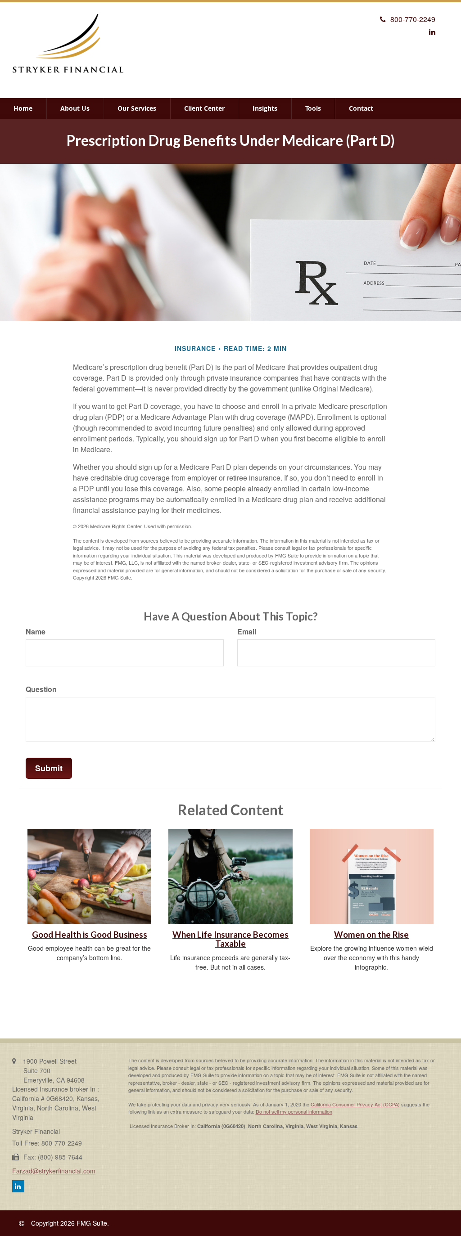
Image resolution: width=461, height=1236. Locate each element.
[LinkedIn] (432, 32)
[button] (75, 108)
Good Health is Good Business (89, 934)
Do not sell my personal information (294, 1111)
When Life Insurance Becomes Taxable (230, 939)
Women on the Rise (371, 934)
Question (41, 689)
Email (246, 632)
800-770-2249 (412, 19)
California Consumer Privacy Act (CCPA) (355, 1104)
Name (35, 632)
